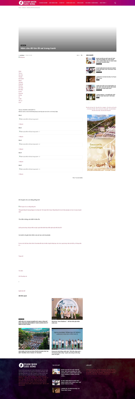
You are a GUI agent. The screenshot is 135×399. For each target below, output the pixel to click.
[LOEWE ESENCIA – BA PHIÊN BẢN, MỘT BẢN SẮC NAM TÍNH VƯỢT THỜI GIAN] (90, 97)
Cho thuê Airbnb (112, 108)
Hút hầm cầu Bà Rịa (101, 369)
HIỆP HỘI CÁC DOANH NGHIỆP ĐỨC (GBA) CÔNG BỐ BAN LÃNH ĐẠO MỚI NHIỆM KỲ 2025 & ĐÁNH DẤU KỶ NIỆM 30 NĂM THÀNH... (33, 323)
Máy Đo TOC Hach (23, 376)
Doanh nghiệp (99, 63)
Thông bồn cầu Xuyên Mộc (104, 373)
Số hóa (20, 95)
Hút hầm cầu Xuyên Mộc (91, 373)
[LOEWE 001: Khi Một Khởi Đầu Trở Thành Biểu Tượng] (90, 79)
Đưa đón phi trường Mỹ (106, 110)
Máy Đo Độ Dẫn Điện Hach (40, 380)
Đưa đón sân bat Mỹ (96, 110)
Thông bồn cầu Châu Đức (109, 372)
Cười (20, 102)
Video (20, 71)
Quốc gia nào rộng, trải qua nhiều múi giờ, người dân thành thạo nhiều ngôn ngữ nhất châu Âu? (40, 227)
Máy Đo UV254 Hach (32, 376)
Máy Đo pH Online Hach (24, 382)
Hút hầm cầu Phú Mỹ (106, 371)
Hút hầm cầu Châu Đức (98, 372)
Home (20, 7)
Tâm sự (20, 100)
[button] (115, 2)
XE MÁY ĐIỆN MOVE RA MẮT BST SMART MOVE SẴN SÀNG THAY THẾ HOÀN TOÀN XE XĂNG (106, 69)
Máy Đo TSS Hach (38, 379)
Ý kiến (20, 98)
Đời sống (21, 89)
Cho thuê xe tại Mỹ (91, 108)
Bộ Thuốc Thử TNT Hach (27, 379)
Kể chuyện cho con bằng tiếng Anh (29, 200)
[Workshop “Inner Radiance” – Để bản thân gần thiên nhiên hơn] (67, 309)
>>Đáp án (21, 124)
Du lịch (20, 91)
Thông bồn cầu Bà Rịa (91, 369)
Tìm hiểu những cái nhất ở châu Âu (29, 219)
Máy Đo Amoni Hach (29, 380)
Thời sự (20, 73)
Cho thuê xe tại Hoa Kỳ (111, 107)
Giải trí (20, 80)
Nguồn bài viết (22, 290)
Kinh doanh (21, 78)
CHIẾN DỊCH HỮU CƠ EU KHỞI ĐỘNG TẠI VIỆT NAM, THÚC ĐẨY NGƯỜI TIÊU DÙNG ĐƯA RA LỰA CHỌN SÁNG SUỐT (106, 87)
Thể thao (21, 82)
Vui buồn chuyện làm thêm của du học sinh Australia (34, 235)
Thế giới (20, 76)
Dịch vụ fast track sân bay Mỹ (102, 108)
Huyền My (22, 55)
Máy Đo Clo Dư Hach (37, 383)
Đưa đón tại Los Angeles (101, 107)
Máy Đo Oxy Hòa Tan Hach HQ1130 (38, 382)
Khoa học (21, 93)
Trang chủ (21, 256)
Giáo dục (24, 7)
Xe (19, 97)
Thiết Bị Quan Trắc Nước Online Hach (32, 377)
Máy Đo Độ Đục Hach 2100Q (25, 383)
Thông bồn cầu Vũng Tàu (94, 371)
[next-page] (89, 102)
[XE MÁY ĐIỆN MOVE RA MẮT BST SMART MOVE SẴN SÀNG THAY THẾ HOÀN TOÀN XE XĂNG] (90, 70)
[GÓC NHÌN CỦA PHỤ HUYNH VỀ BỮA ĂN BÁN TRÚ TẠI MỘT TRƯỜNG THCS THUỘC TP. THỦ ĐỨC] (34, 339)
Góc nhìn (21, 75)
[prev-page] (87, 102)
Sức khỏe (21, 87)
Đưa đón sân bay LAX (90, 107)
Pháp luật (21, 84)
